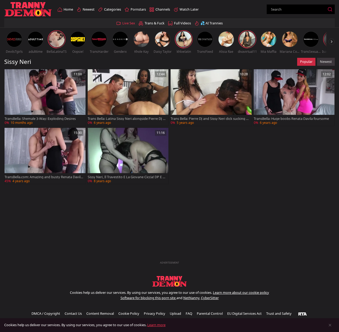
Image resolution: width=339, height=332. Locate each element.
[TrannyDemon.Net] (28, 9)
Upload (175, 313)
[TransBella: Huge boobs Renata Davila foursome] (294, 97)
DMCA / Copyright (46, 313)
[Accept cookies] (330, 325)
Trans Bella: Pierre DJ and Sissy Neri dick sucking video (210, 118)
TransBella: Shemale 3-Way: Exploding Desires (40, 118)
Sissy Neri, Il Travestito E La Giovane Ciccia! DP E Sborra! (126, 177)
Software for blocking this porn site (148, 297)
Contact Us (73, 313)
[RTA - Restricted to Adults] (302, 313)
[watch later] (11, 75)
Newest (326, 61)
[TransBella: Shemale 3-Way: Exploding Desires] (45, 97)
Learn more (156, 324)
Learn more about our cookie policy (241, 292)
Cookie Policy (128, 313)
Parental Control (210, 313)
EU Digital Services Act (244, 313)
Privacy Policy (154, 313)
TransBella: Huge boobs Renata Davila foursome (291, 118)
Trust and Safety (279, 313)
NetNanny (191, 297)
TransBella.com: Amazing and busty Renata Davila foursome (43, 177)
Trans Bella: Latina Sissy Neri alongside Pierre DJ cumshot (126, 118)
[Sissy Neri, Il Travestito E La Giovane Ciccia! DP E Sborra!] (128, 156)
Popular (306, 61)
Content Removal (100, 313)
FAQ (189, 313)
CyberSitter (210, 297)
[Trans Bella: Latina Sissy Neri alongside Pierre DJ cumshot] (128, 97)
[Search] (329, 9)
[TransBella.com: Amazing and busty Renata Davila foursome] (45, 156)
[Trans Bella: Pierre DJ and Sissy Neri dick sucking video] (211, 97)
